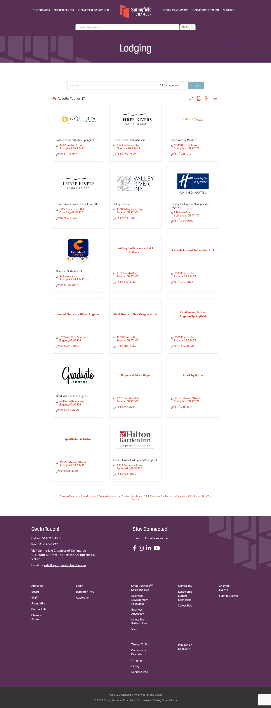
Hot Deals (123, 496)
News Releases (88, 496)
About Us (37, 585)
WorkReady (185, 585)
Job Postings (152, 496)
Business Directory (69, 496)
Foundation (38, 603)
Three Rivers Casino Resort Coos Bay (78, 204)
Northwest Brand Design (148, 694)
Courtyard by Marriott (184, 140)
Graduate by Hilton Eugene (72, 396)
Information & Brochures (187, 496)
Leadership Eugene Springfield (185, 596)
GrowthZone (169, 700)
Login (79, 585)
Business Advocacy (176, 10)
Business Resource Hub (93, 10)
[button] (54, 99)
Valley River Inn (122, 204)
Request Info (139, 672)
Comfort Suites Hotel (69, 271)
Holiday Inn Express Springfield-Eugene (189, 206)
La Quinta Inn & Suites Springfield (75, 140)
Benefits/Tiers (85, 591)
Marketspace (136, 496)
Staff (34, 597)
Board (35, 591)
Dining (135, 666)
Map (134, 629)
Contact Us (166, 496)
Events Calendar (107, 496)
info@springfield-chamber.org (65, 565)
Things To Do (140, 644)
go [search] (197, 85)
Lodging (136, 660)
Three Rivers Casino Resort (129, 140)
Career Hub (185, 605)
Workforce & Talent (205, 10)
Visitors (228, 10)
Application (83, 597)
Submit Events (228, 595)
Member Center (64, 10)
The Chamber (41, 10)
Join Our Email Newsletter (151, 538)
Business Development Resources (139, 600)
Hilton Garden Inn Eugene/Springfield (135, 460)
